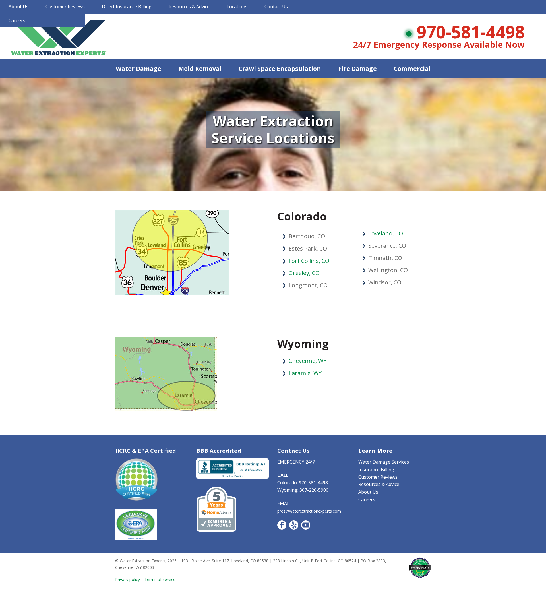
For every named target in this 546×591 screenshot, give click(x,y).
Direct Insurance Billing (127, 6)
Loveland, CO (385, 233)
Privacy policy (127, 579)
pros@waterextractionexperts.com (309, 511)
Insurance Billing (376, 469)
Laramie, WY (305, 373)
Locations (237, 6)
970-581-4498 (471, 32)
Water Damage (138, 69)
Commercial (412, 69)
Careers (17, 20)
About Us (18, 6)
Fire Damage (357, 69)
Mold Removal (200, 69)
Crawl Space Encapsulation (280, 69)
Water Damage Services (383, 462)
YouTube (305, 525)
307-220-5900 (313, 490)
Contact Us (276, 6)
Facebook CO (281, 525)
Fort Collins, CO (309, 260)
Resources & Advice (189, 6)
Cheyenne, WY (307, 361)
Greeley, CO (304, 273)
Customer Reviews (65, 6)
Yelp (293, 525)
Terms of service (159, 579)
